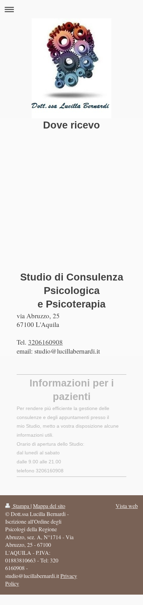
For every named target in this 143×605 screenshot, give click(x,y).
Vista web (127, 505)
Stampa (21, 505)
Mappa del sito (49, 505)
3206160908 (45, 342)
